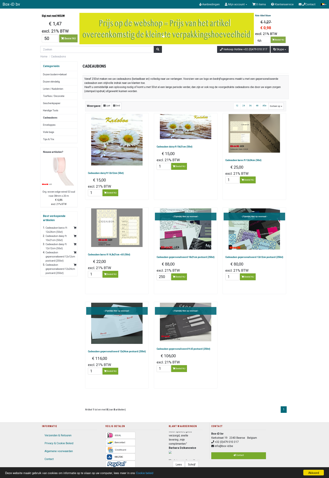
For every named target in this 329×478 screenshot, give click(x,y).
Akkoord (313, 472)
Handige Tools (50, 110)
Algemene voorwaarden (59, 451)
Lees (179, 464)
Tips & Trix (48, 139)
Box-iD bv (11, 4)
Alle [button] (264, 105)
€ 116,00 (99, 361)
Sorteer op (275, 106)
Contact (49, 459)
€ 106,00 (168, 358)
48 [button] (257, 105)
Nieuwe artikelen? (53, 152)
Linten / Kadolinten (53, 88)
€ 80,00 (237, 267)
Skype (280, 49)
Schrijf (192, 464)
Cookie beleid (144, 473)
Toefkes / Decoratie (53, 96)
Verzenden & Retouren (58, 435)
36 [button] (250, 105)
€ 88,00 (168, 267)
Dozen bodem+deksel (55, 74)
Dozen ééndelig (51, 81)
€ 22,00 (99, 264)
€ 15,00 (99, 183)
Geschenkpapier (51, 103)
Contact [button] (240, 455)
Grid (117, 105)
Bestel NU (111, 192)
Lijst (108, 105)
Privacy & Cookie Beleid (59, 443)
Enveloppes (49, 124)
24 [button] (243, 105)
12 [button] (237, 105)
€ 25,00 (237, 170)
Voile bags (48, 132)
